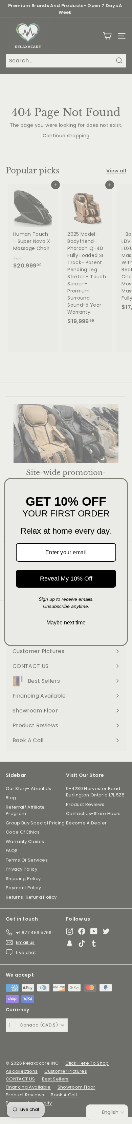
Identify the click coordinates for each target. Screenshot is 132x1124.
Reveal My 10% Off (66, 578)
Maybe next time (66, 622)
